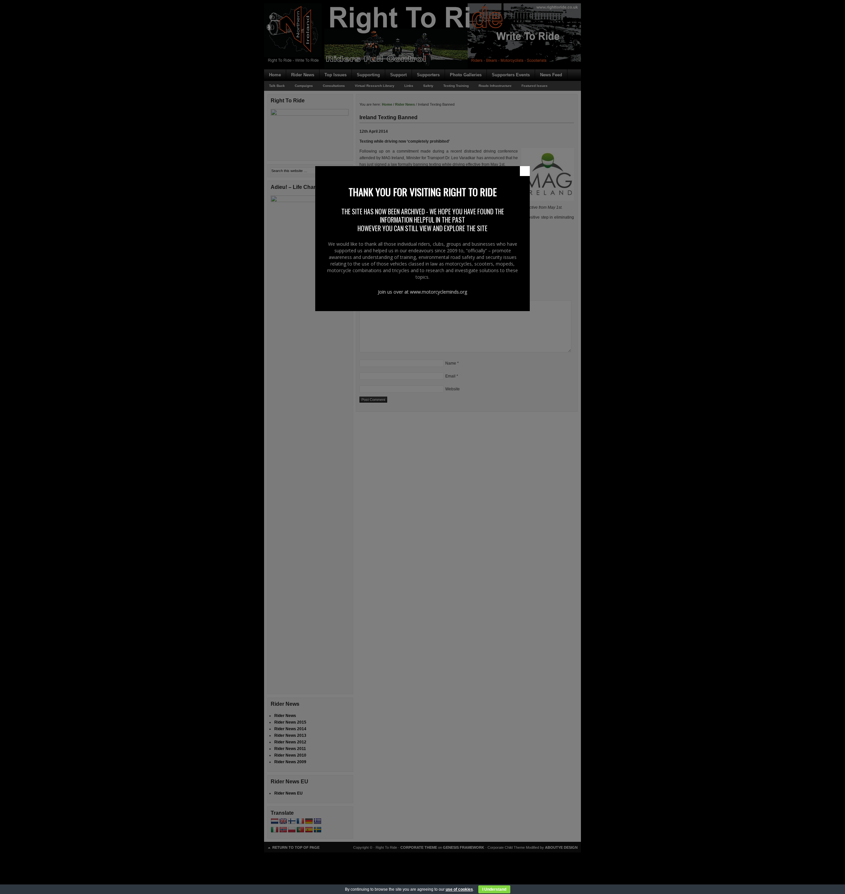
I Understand (494, 889)
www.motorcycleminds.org (438, 292)
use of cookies (459, 889)
